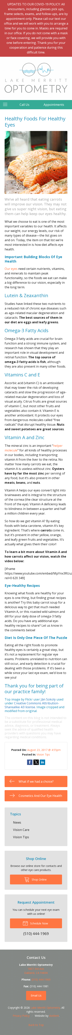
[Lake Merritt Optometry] (36, 78)
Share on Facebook (29, 762)
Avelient (54, 1015)
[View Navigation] (6, 104)
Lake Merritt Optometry (45, 1007)
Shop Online (39, 879)
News (17, 822)
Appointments (54, 105)
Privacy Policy (21, 1015)
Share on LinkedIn (42, 762)
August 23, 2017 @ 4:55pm (44, 750)
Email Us (36, 995)
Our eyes (11, 269)
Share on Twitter (36, 762)
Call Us (24, 105)
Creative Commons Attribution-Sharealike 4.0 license (32, 705)
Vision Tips (43, 754)
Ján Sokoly (48, 699)
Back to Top (36, 1025)
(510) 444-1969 (41, 979)
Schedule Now (38, 923)
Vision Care (21, 830)
